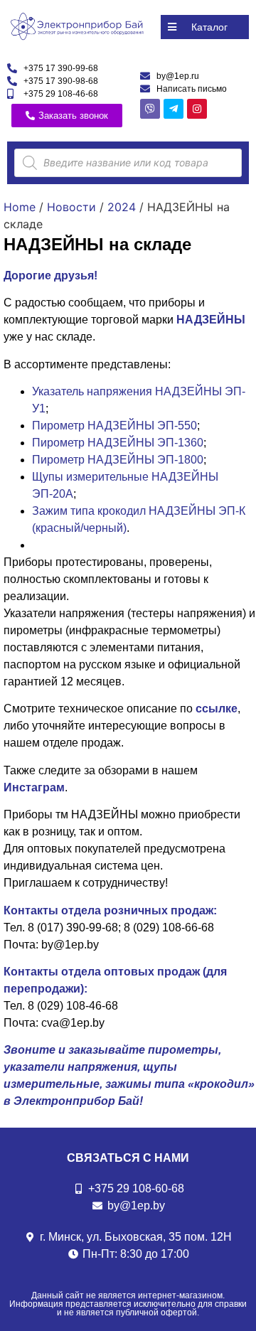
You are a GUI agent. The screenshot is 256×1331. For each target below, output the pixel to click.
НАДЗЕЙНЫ (210, 320)
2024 (121, 207)
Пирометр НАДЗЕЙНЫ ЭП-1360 (117, 443)
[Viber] (150, 109)
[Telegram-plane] (173, 109)
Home (20, 207)
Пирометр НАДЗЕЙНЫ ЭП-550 (114, 425)
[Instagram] (197, 109)
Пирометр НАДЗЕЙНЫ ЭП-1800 (117, 460)
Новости (71, 207)
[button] (205, 27)
